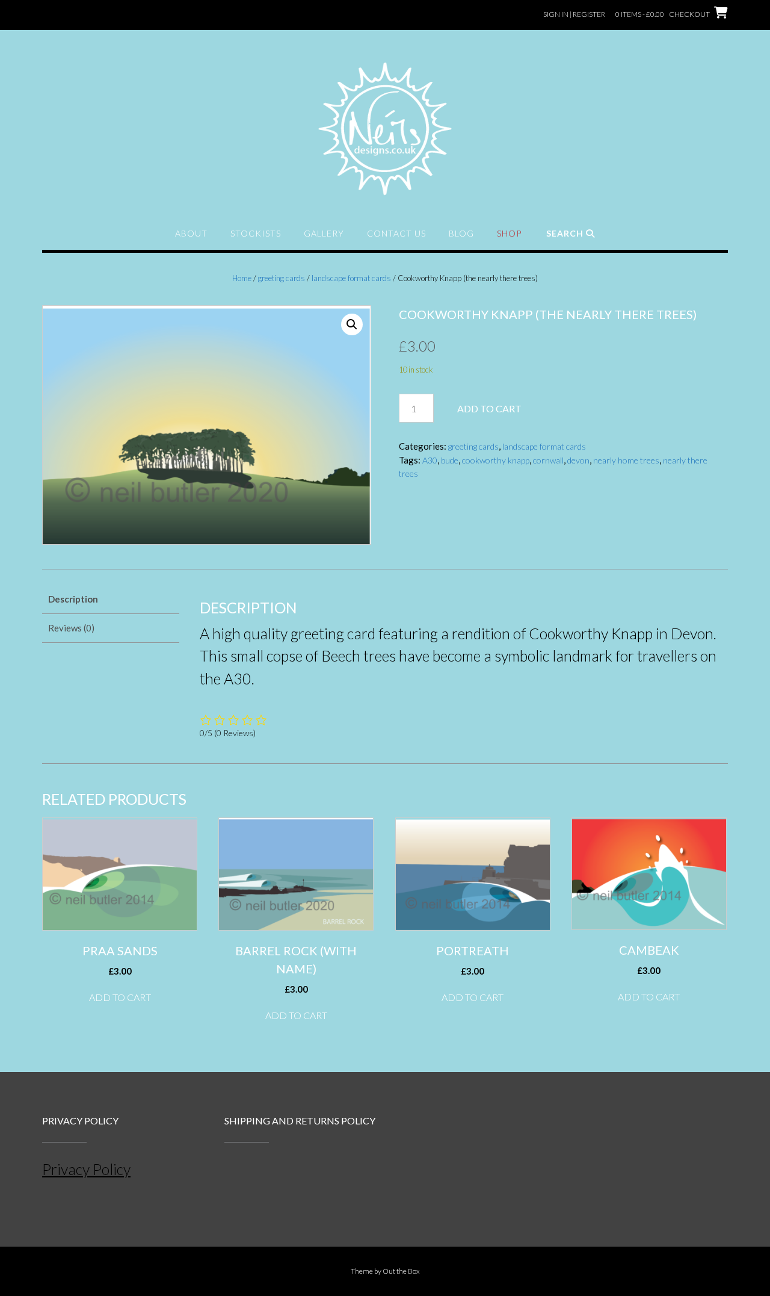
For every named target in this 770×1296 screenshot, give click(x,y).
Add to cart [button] (120, 997)
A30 (429, 460)
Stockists (255, 233)
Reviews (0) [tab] (71, 627)
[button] (352, 324)
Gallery (324, 233)
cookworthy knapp (495, 460)
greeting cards (281, 278)
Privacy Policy (86, 1169)
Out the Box (401, 1271)
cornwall (548, 460)
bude (449, 460)
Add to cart (489, 408)
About (191, 233)
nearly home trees (626, 460)
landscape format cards (351, 278)
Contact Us (396, 233)
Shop (509, 233)
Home (241, 278)
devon (578, 460)
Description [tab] (73, 599)
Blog (461, 233)
